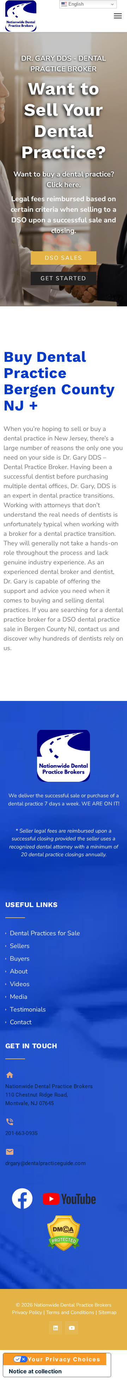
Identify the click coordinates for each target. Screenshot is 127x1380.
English (75, 4)
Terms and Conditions (70, 1312)
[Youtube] (71, 1327)
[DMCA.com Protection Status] (63, 1233)
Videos (20, 984)
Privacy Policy (27, 1312)
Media (19, 996)
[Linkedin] (55, 1327)
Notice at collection (35, 1371)
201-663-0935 (21, 1133)
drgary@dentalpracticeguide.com (45, 1163)
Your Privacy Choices (64, 1359)
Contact (20, 1022)
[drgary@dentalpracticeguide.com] (9, 1151)
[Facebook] (22, 1199)
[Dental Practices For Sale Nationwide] (20, 15)
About (19, 971)
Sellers (20, 946)
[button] (63, 863)
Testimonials (28, 1009)
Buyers (20, 958)
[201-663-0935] (9, 1121)
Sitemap (107, 1312)
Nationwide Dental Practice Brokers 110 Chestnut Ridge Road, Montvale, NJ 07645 (49, 1094)
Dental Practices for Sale (45, 933)
